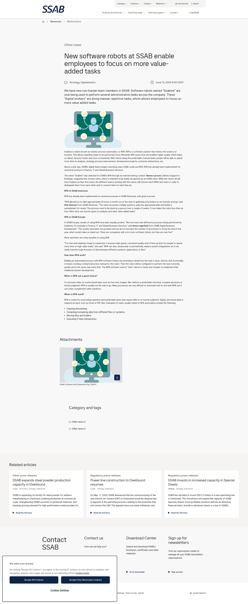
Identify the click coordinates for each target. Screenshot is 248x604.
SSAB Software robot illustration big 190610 (78, 384)
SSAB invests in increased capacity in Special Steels (201, 482)
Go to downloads (137, 572)
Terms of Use (131, 593)
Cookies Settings (59, 590)
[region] (59, 579)
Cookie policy (82, 573)
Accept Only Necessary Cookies (85, 579)
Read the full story (24, 512)
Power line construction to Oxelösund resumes (117, 482)
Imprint (141, 593)
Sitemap (120, 593)
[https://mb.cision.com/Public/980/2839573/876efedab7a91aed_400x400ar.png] (117, 377)
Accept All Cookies (33, 579)
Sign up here (177, 572)
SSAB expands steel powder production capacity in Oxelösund (42, 482)
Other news (78, 421)
